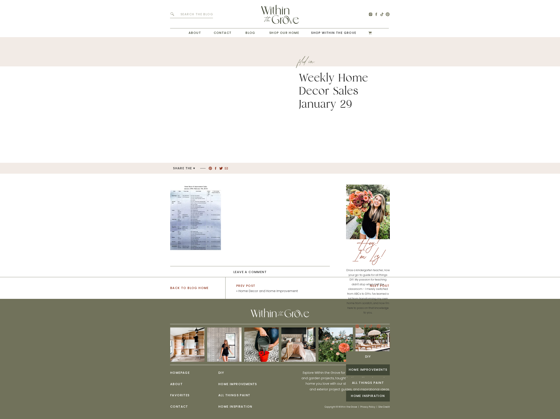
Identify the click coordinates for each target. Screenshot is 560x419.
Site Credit (384, 407)
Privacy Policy (367, 407)
